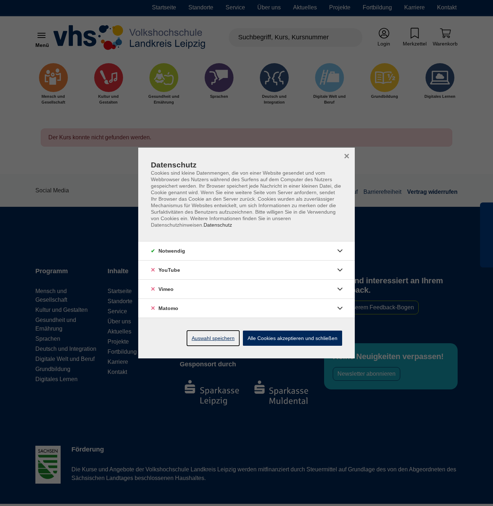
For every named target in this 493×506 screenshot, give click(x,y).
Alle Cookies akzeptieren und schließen (292, 338)
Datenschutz (218, 225)
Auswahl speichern (213, 338)
